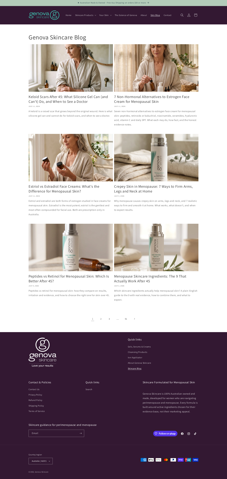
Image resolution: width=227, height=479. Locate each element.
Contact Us (34, 389)
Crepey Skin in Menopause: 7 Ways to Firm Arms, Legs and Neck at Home (153, 189)
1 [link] (92, 318)
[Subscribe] (80, 433)
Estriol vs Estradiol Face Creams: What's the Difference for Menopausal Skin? (64, 189)
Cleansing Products (137, 352)
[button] (85, 15)
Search (89, 389)
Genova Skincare (41, 472)
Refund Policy (35, 400)
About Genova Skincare (139, 362)
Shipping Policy (36, 405)
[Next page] (134, 318)
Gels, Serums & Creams (139, 346)
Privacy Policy (35, 394)
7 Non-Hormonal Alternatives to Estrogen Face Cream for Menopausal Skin (151, 99)
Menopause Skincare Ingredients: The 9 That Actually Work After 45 (150, 278)
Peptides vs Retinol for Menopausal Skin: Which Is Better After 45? (69, 278)
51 (126, 318)
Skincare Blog (134, 368)
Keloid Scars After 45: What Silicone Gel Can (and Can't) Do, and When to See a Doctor (68, 99)
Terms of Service (37, 411)
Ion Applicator (135, 357)
